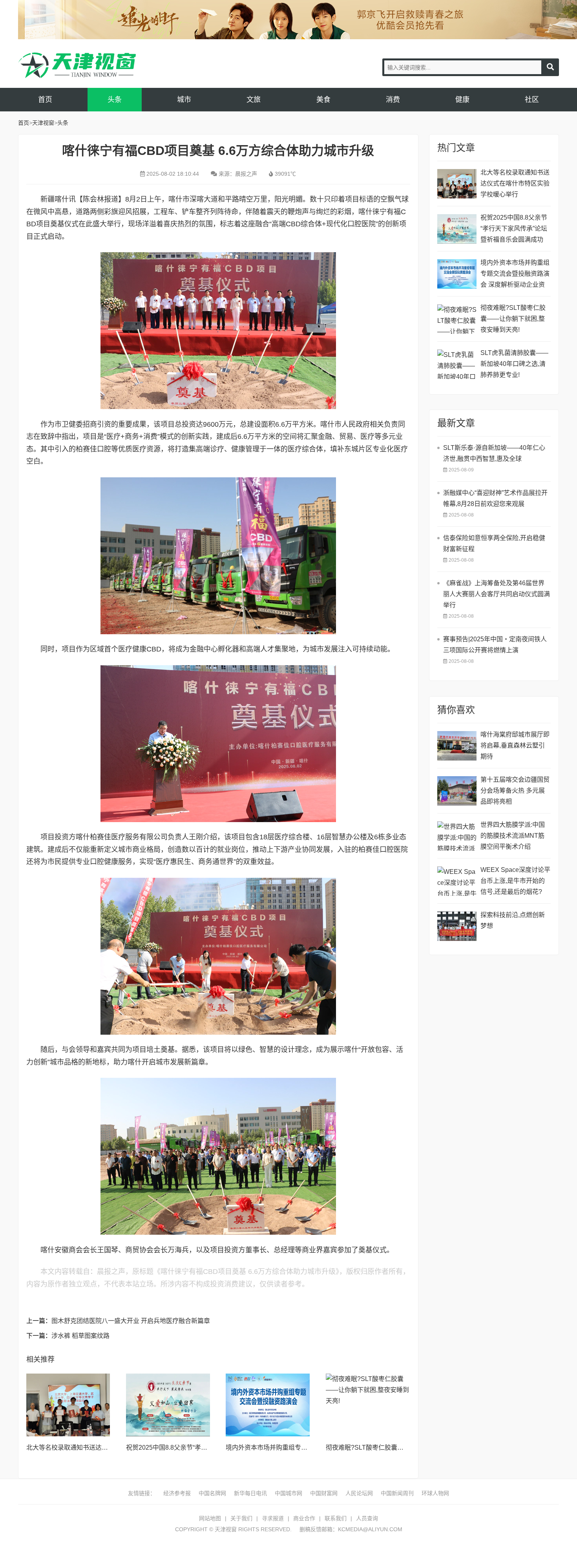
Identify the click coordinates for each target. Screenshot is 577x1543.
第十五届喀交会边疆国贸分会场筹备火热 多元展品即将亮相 (515, 790)
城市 (184, 100)
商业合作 (304, 1518)
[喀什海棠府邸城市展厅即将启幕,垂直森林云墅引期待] (457, 746)
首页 (45, 100)
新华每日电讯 (250, 1493)
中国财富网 (324, 1493)
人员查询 (367, 1518)
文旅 (254, 100)
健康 (462, 100)
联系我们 (336, 1518)
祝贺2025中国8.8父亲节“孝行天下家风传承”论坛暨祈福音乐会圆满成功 (513, 228)
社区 (532, 100)
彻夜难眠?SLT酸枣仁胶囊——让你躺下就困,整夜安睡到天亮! (513, 318)
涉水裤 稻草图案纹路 (80, 1335)
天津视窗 (77, 65)
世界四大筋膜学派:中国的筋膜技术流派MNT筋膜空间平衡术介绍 (512, 835)
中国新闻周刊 (397, 1493)
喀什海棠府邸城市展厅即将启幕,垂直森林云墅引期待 (515, 745)
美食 (323, 100)
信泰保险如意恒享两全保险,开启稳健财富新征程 (494, 543)
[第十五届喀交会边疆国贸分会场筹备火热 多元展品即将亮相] (457, 791)
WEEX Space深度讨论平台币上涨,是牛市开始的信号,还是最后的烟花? (515, 880)
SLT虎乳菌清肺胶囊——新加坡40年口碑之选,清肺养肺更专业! (514, 363)
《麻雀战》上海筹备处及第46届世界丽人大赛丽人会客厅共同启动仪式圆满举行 (496, 594)
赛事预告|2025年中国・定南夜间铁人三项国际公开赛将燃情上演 (495, 644)
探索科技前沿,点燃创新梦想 (512, 920)
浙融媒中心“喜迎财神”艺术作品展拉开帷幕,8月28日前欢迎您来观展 (495, 498)
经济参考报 (177, 1493)
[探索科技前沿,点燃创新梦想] (457, 926)
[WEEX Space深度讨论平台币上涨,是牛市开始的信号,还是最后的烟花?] (457, 881)
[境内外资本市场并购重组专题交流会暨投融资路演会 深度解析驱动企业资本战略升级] (268, 1405)
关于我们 (241, 1518)
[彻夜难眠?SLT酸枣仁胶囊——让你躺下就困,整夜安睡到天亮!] (368, 1405)
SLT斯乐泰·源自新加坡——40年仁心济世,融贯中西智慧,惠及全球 (494, 453)
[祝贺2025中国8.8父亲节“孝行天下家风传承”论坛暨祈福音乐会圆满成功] (168, 1405)
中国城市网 (288, 1493)
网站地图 (210, 1518)
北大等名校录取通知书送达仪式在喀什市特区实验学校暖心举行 (515, 183)
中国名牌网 (212, 1493)
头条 (115, 100)
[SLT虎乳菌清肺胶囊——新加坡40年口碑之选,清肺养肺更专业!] (457, 364)
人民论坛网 (359, 1493)
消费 (393, 100)
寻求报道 (273, 1518)
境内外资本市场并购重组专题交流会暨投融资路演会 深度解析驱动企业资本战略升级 (515, 274)
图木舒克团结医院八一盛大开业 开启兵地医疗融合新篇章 (130, 1320)
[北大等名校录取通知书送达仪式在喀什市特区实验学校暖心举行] (68, 1405)
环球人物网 (435, 1493)
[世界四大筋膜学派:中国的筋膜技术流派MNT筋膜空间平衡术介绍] (457, 836)
